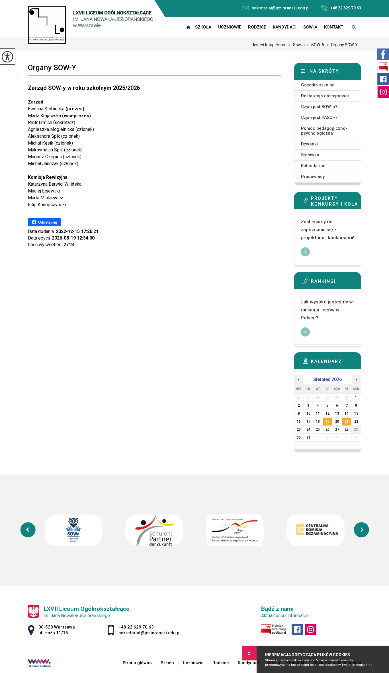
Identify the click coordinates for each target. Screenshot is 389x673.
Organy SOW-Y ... (344, 45)
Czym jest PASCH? (319, 117)
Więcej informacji (305, 251)
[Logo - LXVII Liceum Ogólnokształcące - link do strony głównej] (90, 25)
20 (337, 421)
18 (318, 421)
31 (308, 437)
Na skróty (324, 71)
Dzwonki (309, 144)
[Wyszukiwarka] (354, 27)
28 (347, 429)
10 (308, 413)
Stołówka (310, 154)
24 (308, 429)
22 (356, 421)
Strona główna (188, 27)
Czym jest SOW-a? (319, 106)
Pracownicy (313, 176)
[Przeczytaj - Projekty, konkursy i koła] (336, 202)
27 (337, 429)
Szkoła (203, 27)
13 (337, 413)
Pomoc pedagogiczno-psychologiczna (324, 131)
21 (347, 421)
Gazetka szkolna (318, 85)
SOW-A (315, 45)
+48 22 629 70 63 (345, 8)
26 (327, 429)
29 (356, 429)
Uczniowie (229, 27)
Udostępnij (47, 222)
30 (299, 437)
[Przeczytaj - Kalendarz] (336, 362)
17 (308, 421)
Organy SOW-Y (52, 67)
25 (318, 429)
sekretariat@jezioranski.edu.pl (281, 8)
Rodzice (257, 27)
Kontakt (333, 27)
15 (356, 413)
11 (318, 413)
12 (327, 413)
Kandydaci (284, 27)
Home (281, 45)
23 (299, 429)
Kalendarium (314, 165)
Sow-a (310, 27)
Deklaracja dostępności (325, 95)
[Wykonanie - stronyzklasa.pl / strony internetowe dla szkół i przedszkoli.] (39, 664)
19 (327, 421)
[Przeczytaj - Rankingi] (336, 282)
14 (347, 413)
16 (299, 421)
